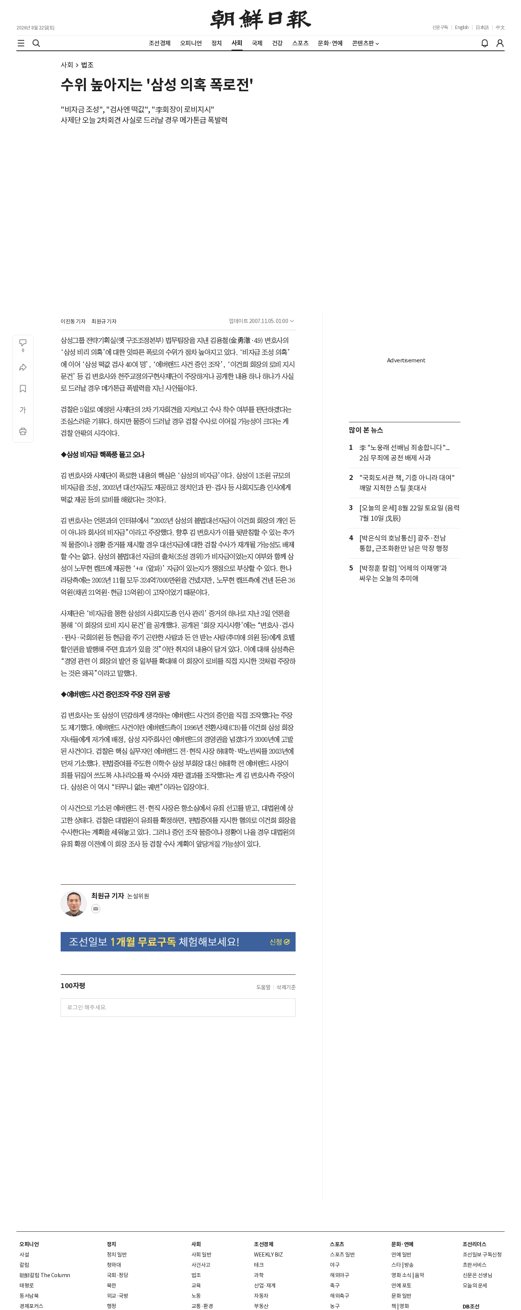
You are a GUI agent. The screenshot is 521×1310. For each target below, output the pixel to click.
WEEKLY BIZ (268, 1254)
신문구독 (440, 27)
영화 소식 (401, 1275)
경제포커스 (31, 1306)
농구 (334, 1306)
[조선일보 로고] (260, 18)
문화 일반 (401, 1295)
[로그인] (500, 43)
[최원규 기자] (74, 904)
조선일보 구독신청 (482, 1254)
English (462, 27)
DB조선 (471, 1306)
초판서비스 (475, 1265)
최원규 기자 (104, 321)
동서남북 (29, 1295)
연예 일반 (401, 1254)
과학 (259, 1275)
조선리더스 (475, 1244)
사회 (67, 65)
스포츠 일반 (342, 1254)
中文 (500, 27)
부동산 (261, 1306)
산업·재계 (265, 1285)
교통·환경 (202, 1306)
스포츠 (337, 1244)
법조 (87, 65)
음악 (419, 1275)
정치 (111, 1244)
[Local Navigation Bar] (21, 43)
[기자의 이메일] (95, 911)
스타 (396, 1265)
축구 (334, 1285)
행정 (111, 1306)
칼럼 (24, 1265)
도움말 (263, 987)
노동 (196, 1295)
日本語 (482, 27)
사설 (24, 1254)
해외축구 (339, 1295)
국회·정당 (118, 1275)
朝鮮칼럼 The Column (44, 1275)
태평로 (26, 1285)
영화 (404, 1306)
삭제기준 (286, 987)
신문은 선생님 (477, 1275)
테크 (259, 1265)
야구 (334, 1265)
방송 (409, 1265)
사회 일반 (201, 1254)
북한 (111, 1285)
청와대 (114, 1265)
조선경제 (263, 1244)
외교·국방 (118, 1295)
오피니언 (29, 1244)
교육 (196, 1285)
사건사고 (201, 1265)
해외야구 (339, 1275)
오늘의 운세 (475, 1285)
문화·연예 (402, 1244)
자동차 (261, 1295)
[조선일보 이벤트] (178, 941)
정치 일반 (117, 1254)
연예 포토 (401, 1285)
